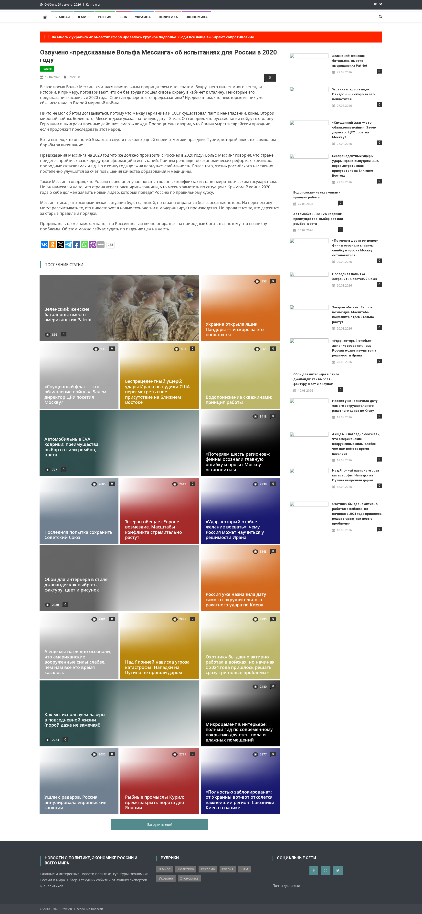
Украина (143, 17)
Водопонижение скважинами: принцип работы (239, 399)
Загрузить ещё (159, 824)
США (123, 17)
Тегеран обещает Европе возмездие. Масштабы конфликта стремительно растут (153, 529)
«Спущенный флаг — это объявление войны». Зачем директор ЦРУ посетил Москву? (75, 394)
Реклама (208, 869)
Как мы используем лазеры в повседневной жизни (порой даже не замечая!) (75, 719)
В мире (84, 17)
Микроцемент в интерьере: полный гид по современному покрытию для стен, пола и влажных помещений (239, 732)
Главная (62, 17)
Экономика (197, 17)
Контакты (93, 4)
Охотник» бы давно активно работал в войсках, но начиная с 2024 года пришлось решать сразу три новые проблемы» (240, 664)
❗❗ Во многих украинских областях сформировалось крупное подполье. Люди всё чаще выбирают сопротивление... (149, 37)
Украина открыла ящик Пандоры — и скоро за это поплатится (235, 329)
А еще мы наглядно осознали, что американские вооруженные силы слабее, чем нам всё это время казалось (77, 661)
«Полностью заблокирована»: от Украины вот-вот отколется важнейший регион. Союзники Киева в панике (240, 799)
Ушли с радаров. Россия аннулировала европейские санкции (75, 802)
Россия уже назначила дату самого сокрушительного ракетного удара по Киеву (236, 599)
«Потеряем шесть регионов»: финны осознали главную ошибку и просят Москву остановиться (238, 462)
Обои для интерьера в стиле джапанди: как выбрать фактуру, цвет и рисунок (75, 584)
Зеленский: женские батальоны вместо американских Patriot (68, 314)
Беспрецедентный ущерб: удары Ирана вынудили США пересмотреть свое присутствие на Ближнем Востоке (157, 391)
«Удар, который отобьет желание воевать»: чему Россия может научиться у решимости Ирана (235, 529)
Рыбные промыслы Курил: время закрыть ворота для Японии (154, 802)
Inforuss (74, 77)
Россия (104, 17)
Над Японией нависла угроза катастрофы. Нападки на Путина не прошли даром (157, 667)
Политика (168, 17)
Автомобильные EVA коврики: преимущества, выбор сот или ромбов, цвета (72, 447)
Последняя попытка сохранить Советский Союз (78, 534)
